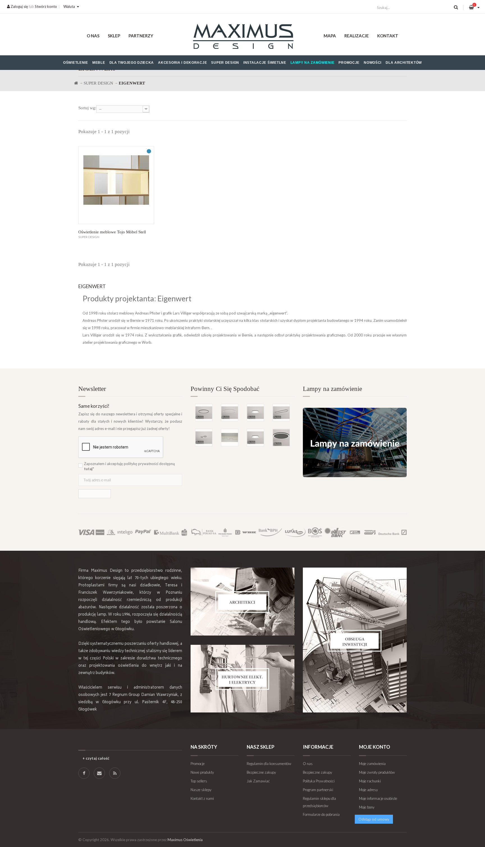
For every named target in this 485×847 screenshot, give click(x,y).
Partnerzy (141, 35)
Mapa (330, 35)
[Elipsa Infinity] (203, 437)
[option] (242, 416)
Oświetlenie (75, 63)
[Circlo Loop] (203, 412)
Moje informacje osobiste (378, 798)
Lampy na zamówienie (312, 63)
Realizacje (356, 35)
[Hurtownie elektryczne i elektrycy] (242, 678)
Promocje (349, 63)
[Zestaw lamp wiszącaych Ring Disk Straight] (229, 437)
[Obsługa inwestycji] (355, 640)
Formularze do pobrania (321, 814)
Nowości (372, 63)
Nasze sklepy (201, 789)
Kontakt (387, 35)
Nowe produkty (202, 772)
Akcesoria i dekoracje (182, 63)
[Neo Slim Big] (255, 412)
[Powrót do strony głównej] (76, 83)
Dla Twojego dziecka (131, 63)
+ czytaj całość (96, 758)
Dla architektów (404, 63)
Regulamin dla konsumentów (269, 763)
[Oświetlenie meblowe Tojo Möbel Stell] (116, 185)
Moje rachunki (370, 781)
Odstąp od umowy (373, 819)
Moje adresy (368, 789)
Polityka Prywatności (319, 781)
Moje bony (366, 807)
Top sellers (199, 781)
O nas (93, 35)
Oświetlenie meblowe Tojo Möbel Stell (112, 232)
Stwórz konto (46, 6)
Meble (98, 63)
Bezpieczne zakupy (261, 772)
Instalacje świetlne (264, 63)
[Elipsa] (281, 412)
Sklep (114, 35)
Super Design (225, 63)
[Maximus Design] (242, 37)
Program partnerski (318, 789)
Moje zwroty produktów (377, 772)
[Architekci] (242, 602)
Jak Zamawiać (258, 781)
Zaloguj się (19, 6)
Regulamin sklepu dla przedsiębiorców (319, 802)
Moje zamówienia (372, 763)
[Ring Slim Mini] (229, 412)
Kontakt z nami (202, 798)
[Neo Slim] (255, 437)
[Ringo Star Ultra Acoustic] (281, 437)
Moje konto (374, 747)
